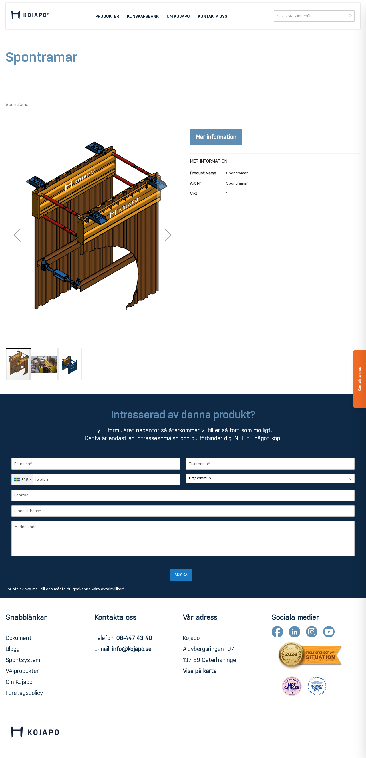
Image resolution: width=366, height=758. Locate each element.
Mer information (216, 136)
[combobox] (314, 16)
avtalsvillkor (112, 589)
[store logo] (30, 16)
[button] (17, 235)
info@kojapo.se (132, 648)
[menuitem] (107, 16)
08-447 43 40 (134, 638)
